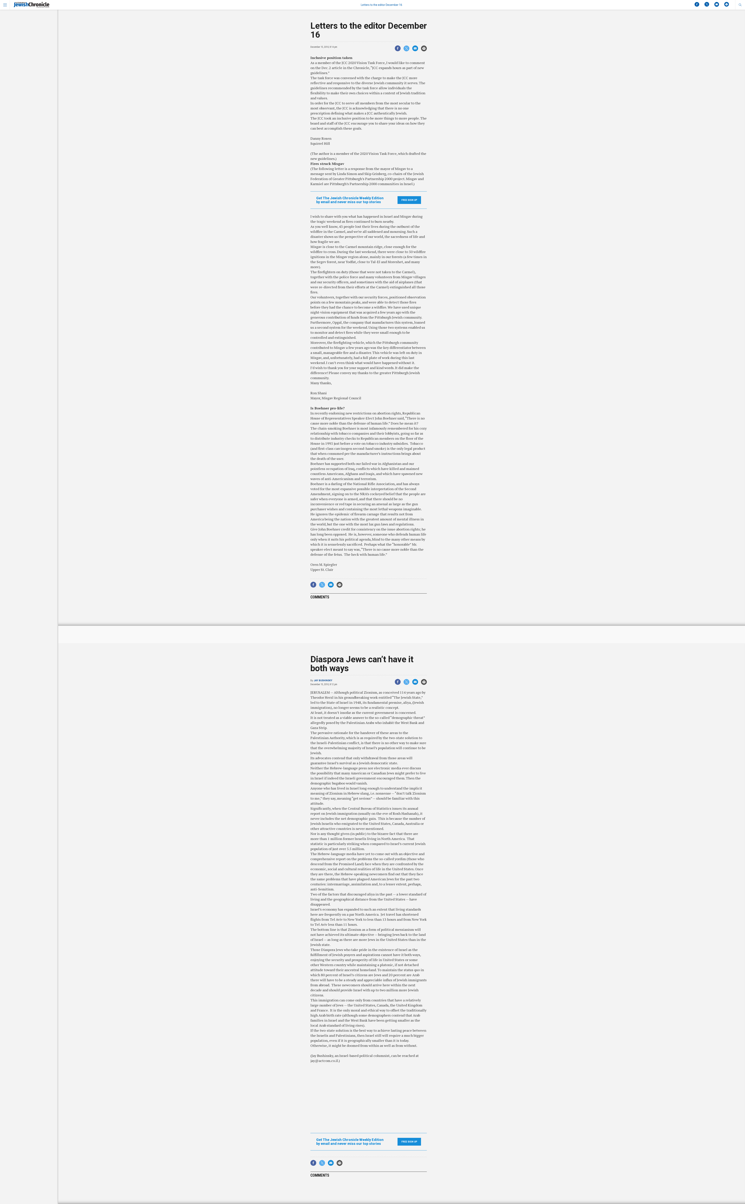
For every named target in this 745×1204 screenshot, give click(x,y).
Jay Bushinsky (323, 680)
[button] (740, 5)
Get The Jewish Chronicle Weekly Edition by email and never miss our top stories (350, 200)
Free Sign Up (409, 200)
